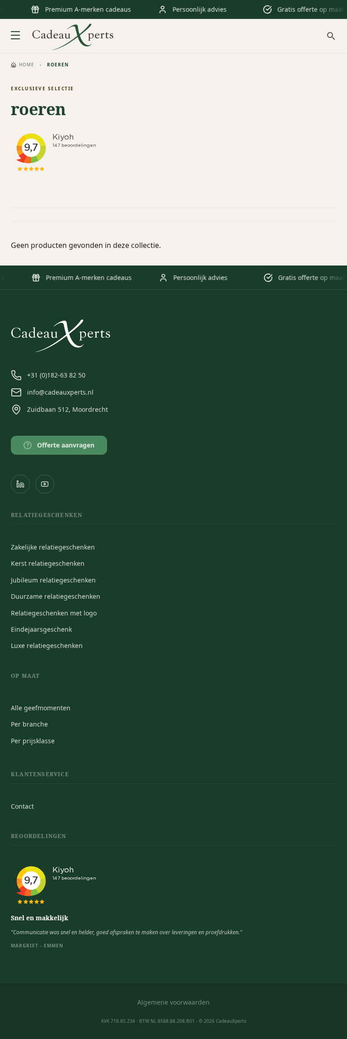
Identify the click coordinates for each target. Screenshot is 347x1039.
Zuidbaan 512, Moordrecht (67, 409)
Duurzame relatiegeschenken (55, 596)
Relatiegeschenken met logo (54, 613)
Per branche (29, 724)
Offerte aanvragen (61, 445)
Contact (22, 806)
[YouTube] (44, 484)
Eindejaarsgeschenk (41, 629)
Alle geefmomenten (40, 708)
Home (26, 64)
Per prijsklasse (33, 740)
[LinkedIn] (20, 484)
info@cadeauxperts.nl (60, 392)
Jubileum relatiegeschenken (53, 580)
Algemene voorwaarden (173, 1002)
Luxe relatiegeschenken (47, 645)
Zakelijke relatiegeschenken (53, 547)
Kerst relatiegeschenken (47, 563)
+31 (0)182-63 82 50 (56, 375)
